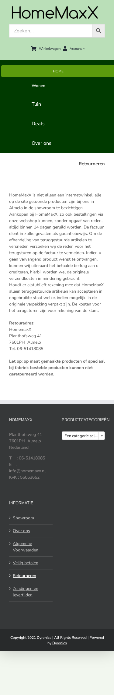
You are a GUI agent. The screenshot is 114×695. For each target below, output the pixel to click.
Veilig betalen (25, 563)
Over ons (21, 531)
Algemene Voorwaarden (25, 547)
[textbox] (83, 436)
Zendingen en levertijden (25, 592)
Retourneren (24, 576)
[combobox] (83, 435)
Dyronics (59, 643)
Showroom (23, 518)
